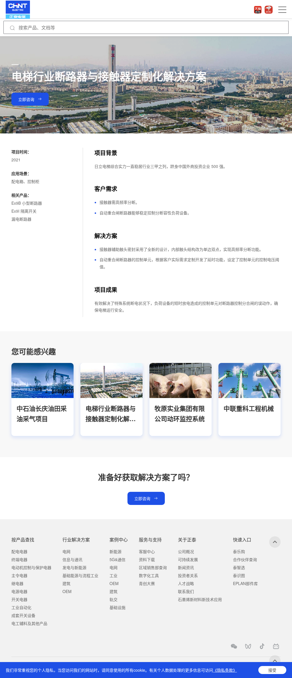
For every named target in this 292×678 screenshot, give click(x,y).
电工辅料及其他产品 (29, 623)
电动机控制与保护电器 (31, 567)
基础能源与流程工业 (80, 575)
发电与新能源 (74, 567)
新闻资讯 (186, 567)
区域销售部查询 (153, 567)
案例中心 (119, 539)
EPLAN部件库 (245, 583)
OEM (67, 591)
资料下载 (147, 559)
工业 (113, 575)
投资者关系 (188, 575)
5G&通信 (117, 559)
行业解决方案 (76, 539)
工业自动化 (21, 607)
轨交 (113, 599)
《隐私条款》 (225, 670)
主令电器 (19, 575)
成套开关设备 (23, 615)
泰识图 (239, 575)
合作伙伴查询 (245, 559)
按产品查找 (22, 539)
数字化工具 (149, 575)
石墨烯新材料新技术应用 (200, 599)
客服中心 (147, 551)
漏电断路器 (21, 219)
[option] (42, 399)
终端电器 (19, 559)
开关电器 (19, 599)
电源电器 (19, 591)
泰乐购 (239, 551)
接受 (272, 670)
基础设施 (117, 607)
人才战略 (186, 583)
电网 (66, 551)
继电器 (17, 583)
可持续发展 (188, 559)
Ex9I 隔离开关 (23, 211)
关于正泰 (187, 539)
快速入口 (242, 539)
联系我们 (186, 591)
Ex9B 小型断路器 (26, 203)
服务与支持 (150, 539)
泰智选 (239, 567)
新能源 (115, 551)
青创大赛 (147, 583)
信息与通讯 (72, 559)
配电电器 (19, 551)
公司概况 (186, 551)
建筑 (66, 583)
